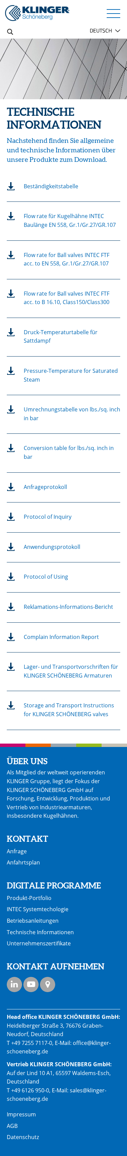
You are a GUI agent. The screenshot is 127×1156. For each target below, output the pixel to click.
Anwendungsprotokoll (52, 547)
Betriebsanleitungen (33, 920)
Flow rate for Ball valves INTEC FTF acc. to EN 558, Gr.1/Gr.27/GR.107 (66, 259)
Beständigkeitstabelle (51, 186)
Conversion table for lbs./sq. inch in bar (69, 452)
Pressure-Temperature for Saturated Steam (71, 375)
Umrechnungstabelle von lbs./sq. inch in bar (72, 414)
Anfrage (17, 851)
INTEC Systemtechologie (37, 909)
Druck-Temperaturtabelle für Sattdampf (61, 336)
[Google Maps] (47, 984)
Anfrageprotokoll (45, 487)
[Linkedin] (14, 984)
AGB (12, 1126)
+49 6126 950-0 (30, 1090)
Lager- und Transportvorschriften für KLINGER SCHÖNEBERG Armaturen (71, 671)
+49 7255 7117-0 (31, 1043)
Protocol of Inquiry (47, 516)
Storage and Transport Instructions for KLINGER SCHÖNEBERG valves (69, 710)
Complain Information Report (61, 637)
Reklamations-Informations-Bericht (68, 607)
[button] (113, 13)
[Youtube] (31, 984)
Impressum (21, 1114)
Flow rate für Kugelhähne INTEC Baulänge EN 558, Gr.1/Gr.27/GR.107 (70, 220)
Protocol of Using (46, 576)
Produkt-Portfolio (29, 898)
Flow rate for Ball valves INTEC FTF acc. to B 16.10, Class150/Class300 (66, 298)
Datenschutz (23, 1137)
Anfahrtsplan (23, 862)
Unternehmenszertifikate (39, 943)
